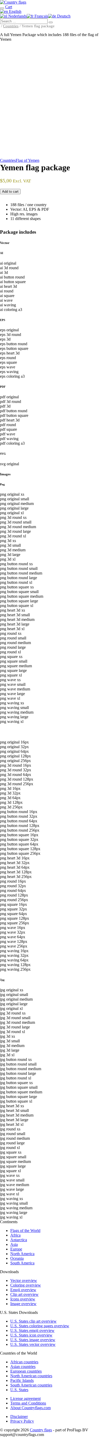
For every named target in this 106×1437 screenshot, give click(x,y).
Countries (11, 26)
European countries (26, 1371)
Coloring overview (25, 1285)
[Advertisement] (53, 101)
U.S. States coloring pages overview (39, 1326)
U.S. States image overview (32, 1340)
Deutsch (63, 16)
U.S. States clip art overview (33, 1321)
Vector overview (23, 1280)
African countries (24, 1362)
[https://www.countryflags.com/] (13, 2)
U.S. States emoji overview (32, 1330)
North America (22, 1254)
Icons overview (22, 1299)
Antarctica (18, 1240)
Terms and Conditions (28, 1403)
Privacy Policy (22, 1421)
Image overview (23, 1303)
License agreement (25, 1398)
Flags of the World (25, 1230)
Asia (14, 1244)
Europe (16, 1249)
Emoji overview (23, 1290)
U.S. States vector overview (33, 1344)
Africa (15, 1235)
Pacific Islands (22, 1380)
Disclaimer (19, 1416)
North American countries (31, 1376)
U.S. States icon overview (31, 1335)
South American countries (31, 1385)
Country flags (41, 1430)
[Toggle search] (2, 8)
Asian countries (23, 1366)
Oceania (17, 1258)
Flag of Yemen (27, 160)
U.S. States (19, 1390)
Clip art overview (24, 1294)
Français (40, 16)
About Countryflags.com (30, 1408)
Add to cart (10, 191)
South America (22, 1263)
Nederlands (17, 16)
